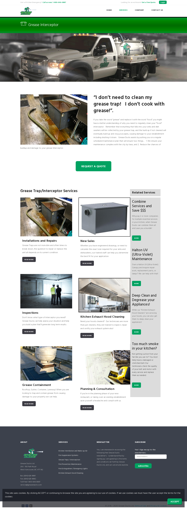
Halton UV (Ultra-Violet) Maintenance (142, 254)
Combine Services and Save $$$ (142, 206)
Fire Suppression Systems (68, 455)
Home (109, 10)
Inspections (30, 313)
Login (163, 2)
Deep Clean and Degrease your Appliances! (144, 300)
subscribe (143, 466)
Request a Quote (93, 166)
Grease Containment (36, 385)
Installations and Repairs (39, 241)
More (136, 238)
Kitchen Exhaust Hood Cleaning (102, 316)
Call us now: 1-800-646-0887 (54, 2)
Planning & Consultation (97, 389)
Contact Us (157, 10)
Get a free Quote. (149, 2)
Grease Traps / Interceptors (69, 459)
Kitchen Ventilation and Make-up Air (73, 450)
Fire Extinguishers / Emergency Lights (73, 468)
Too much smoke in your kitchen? (145, 346)
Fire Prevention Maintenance (70, 464)
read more (29, 259)
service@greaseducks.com (31, 484)
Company (139, 10)
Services (123, 10)
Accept (174, 501)
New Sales (87, 241)
